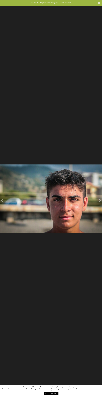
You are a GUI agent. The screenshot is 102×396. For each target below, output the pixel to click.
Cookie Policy (53, 393)
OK (46, 393)
